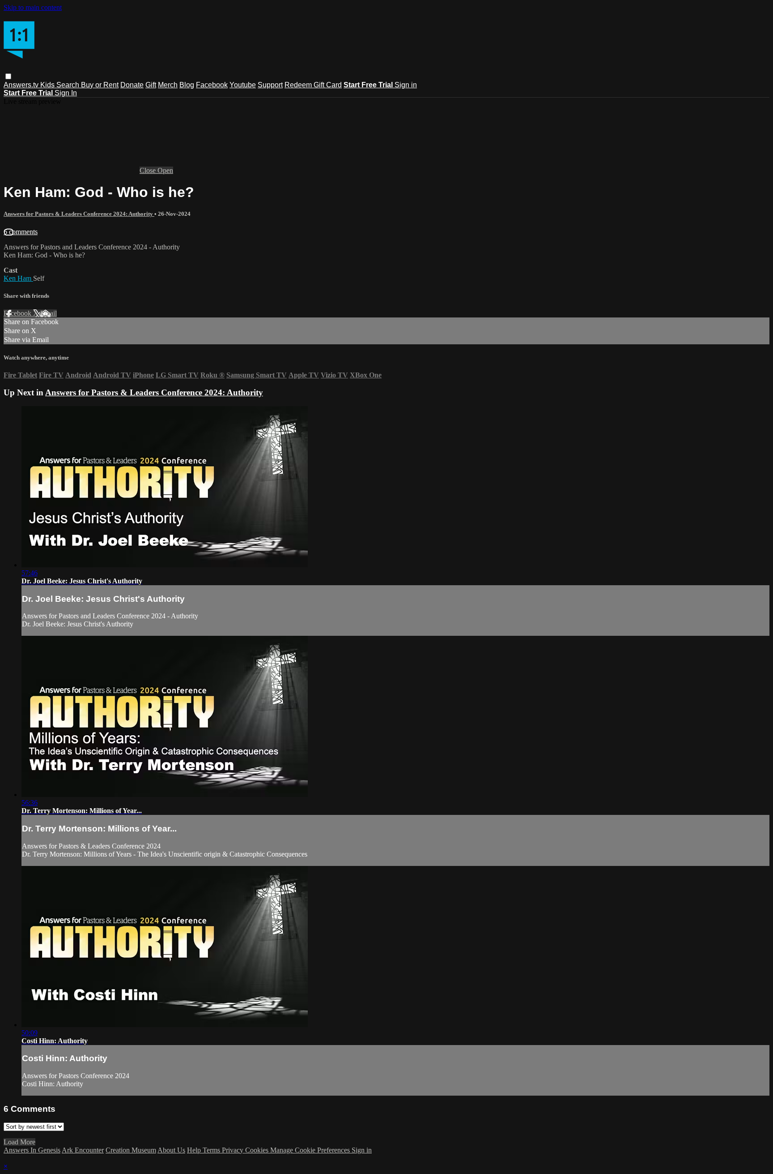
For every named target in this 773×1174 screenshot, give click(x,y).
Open (165, 170)
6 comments (21, 232)
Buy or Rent (100, 85)
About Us (171, 1150)
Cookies (257, 1150)
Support (270, 85)
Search (68, 85)
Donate (132, 85)
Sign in (406, 85)
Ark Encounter (83, 1150)
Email (48, 313)
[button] (8, 76)
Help (195, 1150)
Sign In (66, 93)
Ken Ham (18, 278)
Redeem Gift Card (313, 85)
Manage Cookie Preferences (311, 1150)
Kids (48, 85)
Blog (186, 85)
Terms (212, 1150)
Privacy (233, 1150)
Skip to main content (33, 7)
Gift (150, 85)
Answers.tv (22, 85)
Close (148, 170)
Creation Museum (131, 1150)
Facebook (212, 85)
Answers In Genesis (32, 1150)
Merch (168, 85)
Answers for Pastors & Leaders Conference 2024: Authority (79, 213)
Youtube (242, 85)
